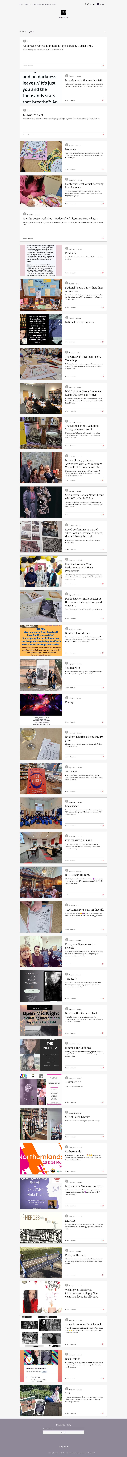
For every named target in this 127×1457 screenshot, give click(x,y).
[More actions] (103, 41)
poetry (31, 31)
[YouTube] (94, 4)
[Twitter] (91, 4)
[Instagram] (88, 4)
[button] (105, 32)
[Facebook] (85, 4)
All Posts (23, 31)
